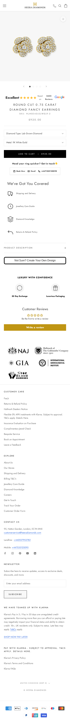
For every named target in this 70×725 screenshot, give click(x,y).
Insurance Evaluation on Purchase (20, 423)
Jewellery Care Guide (14, 484)
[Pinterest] (20, 553)
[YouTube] (27, 553)
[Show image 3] (36, 86)
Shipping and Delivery (14, 473)
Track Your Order (12, 505)
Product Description (18, 247)
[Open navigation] (4, 5)
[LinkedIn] (35, 553)
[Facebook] (5, 553)
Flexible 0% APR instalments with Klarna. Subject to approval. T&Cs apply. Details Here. (33, 416)
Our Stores (9, 468)
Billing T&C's (10, 478)
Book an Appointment (14, 439)
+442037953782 (22, 540)
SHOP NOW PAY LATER (16, 636)
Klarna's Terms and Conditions (18, 663)
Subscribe (15, 594)
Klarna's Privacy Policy (15, 658)
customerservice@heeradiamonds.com (22, 532)
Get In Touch (10, 500)
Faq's (6, 398)
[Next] (46, 86)
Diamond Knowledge (14, 489)
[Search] (59, 5)
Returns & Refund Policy (15, 403)
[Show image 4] (40, 86)
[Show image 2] (33, 86)
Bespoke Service (12, 434)
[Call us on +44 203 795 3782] (54, 6)
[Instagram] (12, 553)
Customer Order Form (14, 511)
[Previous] (23, 86)
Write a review (35, 327)
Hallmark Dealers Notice (16, 409)
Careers (8, 494)
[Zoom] (63, 19)
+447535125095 (20, 547)
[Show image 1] (30, 86)
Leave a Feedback (12, 444)
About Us (8, 462)
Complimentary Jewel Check (17, 428)
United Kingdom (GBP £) (33, 683)
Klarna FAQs (10, 668)
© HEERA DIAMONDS (35, 690)
